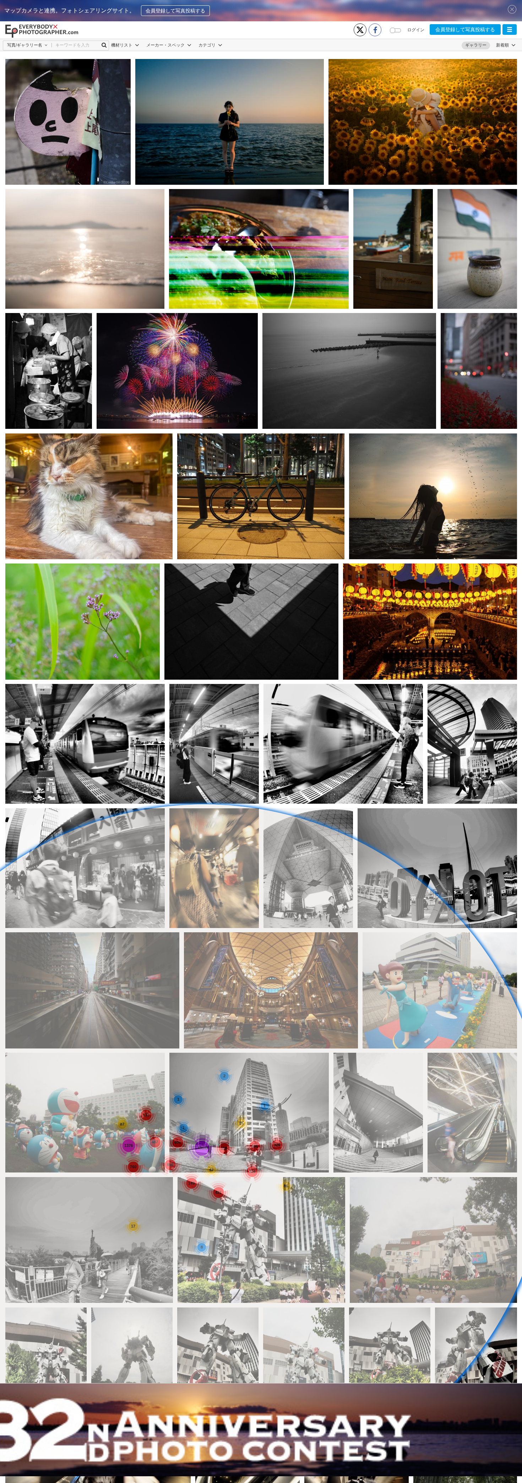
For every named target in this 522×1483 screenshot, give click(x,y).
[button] (509, 29)
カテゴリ (208, 45)
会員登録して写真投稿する (175, 11)
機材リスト (122, 45)
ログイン (415, 29)
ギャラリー (475, 45)
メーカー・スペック (166, 45)
